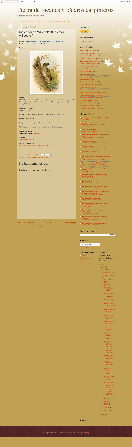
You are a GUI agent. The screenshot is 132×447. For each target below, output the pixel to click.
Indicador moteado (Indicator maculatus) (109, 311)
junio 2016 (106, 407)
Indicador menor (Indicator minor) (109, 323)
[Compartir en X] (46, 155)
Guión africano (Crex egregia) (90, 224)
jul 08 (106, 401)
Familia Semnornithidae (87, 71)
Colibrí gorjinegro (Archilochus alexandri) (93, 159)
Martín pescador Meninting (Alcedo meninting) (95, 188)
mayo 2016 (106, 410)
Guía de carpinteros (86, 74)
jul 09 (106, 398)
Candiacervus (86, 153)
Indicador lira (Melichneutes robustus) (109, 356)
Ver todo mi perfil (85, 258)
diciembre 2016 (107, 269)
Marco (84, 255)
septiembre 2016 (108, 275)
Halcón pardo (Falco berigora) (90, 213)
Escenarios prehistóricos (90, 151)
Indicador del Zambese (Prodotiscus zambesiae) (108, 392)
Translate (94, 247)
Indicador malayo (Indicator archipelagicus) (109, 294)
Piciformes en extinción (87, 41)
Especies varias (86, 206)
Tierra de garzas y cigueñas (91, 198)
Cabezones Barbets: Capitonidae (90, 58)
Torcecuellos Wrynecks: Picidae (89, 105)
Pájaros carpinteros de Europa (89, 90)
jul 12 (106, 282)
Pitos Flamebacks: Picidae (88, 103)
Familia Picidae (84, 69)
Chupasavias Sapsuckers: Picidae (90, 63)
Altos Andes (85, 119)
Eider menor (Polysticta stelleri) (91, 183)
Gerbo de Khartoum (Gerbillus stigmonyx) (93, 138)
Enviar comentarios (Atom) (34, 227)
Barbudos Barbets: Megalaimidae (90, 53)
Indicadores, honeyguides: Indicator (108, 288)
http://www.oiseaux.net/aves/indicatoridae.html (34, 146)
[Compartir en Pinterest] (50, 155)
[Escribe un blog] (44, 155)
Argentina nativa (87, 146)
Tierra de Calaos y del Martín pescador (94, 186)
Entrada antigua (69, 223)
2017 (102, 264)
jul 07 (106, 404)
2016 (102, 267)
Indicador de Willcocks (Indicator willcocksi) (108, 344)
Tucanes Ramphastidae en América (90, 108)
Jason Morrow (68, 433)
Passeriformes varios (88, 171)
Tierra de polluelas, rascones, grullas (94, 223)
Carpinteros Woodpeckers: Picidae (90, 61)
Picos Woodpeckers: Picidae (88, 100)
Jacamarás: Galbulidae (87, 79)
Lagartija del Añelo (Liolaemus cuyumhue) (94, 148)
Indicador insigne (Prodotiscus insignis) (109, 377)
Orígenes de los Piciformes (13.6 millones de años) (42, 21)
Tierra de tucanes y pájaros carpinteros (65, 9)
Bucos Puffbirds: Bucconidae (88, 56)
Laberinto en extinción (89, 129)
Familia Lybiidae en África (87, 66)
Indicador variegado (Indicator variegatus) (108, 336)
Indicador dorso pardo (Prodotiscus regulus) (108, 385)
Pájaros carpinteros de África (88, 82)
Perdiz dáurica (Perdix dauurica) (91, 220)
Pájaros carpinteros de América (89, 84)
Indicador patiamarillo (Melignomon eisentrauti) (108, 363)
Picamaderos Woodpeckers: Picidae (91, 95)
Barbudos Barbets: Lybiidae (88, 50)
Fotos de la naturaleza (89, 141)
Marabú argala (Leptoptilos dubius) (92, 199)
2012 (102, 414)
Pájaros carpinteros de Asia (88, 87)
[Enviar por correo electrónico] (42, 155)
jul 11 (106, 285)
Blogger (87, 433)
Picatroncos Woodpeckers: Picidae (90, 97)
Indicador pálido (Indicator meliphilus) (108, 317)
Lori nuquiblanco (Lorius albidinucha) (92, 194)
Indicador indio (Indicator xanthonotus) (108, 350)
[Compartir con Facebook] (48, 155)
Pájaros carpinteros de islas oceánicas (91, 92)
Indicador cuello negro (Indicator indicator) (109, 305)
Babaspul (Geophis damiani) (90, 131)
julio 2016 (106, 279)
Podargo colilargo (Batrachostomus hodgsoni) (95, 164)
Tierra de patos (87, 181)
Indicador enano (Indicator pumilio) (108, 329)
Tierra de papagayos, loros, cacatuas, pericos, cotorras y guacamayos (97, 192)
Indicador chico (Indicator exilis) (109, 300)
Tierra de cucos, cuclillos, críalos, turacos (95, 163)
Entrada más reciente (26, 223)
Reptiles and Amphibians (90, 123)
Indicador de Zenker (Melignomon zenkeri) (108, 371)
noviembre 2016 (108, 272)
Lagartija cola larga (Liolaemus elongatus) (94, 143)
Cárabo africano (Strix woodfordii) (91, 178)
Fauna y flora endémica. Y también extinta (95, 118)
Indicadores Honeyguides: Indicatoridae (37, 157)
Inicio (49, 223)
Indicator (36, 133)
